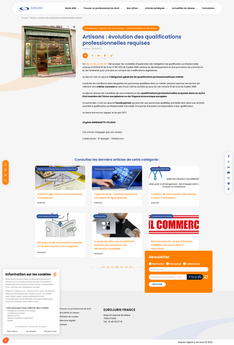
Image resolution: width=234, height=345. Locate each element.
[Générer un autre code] (205, 277)
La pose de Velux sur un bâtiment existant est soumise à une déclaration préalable (114, 245)
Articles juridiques (155, 8)
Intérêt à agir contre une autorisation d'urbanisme (60, 195)
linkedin (228, 167)
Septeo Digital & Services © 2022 (195, 342)
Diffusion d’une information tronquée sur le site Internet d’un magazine (59, 244)
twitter (228, 162)
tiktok (228, 189)
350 (130, 267)
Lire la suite (174, 186)
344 (103, 267)
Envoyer (157, 284)
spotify (228, 183)
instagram (228, 178)
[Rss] (5, 175)
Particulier (158, 263)
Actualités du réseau (183, 8)
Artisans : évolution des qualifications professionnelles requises (56, 18)
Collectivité (193, 263)
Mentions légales (68, 320)
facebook (228, 156)
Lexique (63, 324)
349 (126, 267)
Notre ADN (70, 8)
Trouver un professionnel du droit (101, 8)
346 (112, 267)
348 (121, 267)
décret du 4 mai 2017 (97, 63)
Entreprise (175, 263)
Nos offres (132, 8)
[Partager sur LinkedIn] (98, 55)
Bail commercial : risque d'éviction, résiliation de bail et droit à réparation (172, 245)
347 (117, 267)
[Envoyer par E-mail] (111, 55)
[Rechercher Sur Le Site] (5, 180)
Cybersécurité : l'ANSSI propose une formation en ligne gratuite (115, 195)
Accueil (25, 18)
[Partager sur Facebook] (105, 55)
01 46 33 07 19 (115, 321)
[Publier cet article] (92, 55)
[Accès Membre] (5, 164)
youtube (228, 172)
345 (107, 267)
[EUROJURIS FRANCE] (31, 8)
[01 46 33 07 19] (5, 170)
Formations (208, 8)
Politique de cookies (69, 316)
